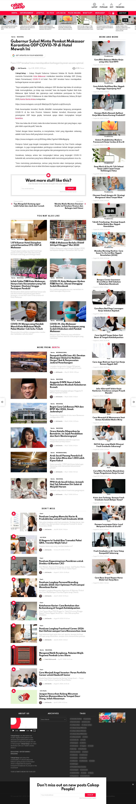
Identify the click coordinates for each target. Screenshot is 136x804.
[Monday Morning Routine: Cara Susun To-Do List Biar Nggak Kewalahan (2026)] (108, 239)
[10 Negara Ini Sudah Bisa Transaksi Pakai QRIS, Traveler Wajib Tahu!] (24, 544)
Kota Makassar (39, 76)
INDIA (83, 743)
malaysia (74, 758)
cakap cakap (87, 725)
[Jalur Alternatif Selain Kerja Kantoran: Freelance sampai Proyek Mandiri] (108, 377)
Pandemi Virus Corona (79, 767)
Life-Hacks (61, 13)
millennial (74, 761)
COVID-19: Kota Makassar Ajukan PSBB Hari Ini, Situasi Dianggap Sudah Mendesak (67, 283)
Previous (1, 24)
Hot (111, 7)
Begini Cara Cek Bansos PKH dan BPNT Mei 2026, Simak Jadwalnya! (67, 409)
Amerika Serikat (76, 719)
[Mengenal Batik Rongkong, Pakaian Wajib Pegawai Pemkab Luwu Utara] (24, 655)
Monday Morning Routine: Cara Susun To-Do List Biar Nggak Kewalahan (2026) (108, 253)
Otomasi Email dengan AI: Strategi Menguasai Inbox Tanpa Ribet (105, 28)
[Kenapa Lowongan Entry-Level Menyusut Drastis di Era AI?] (108, 513)
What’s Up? (87, 13)
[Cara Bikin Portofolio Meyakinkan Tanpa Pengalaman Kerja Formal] (108, 459)
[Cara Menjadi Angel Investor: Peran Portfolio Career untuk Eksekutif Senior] (24, 677)
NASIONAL (20, 239)
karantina (19, 118)
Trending (120, 7)
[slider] (22, 730)
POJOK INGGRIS (74, 13)
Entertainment (26, 13)
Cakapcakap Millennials (79, 734)
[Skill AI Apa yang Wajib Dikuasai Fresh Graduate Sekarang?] (108, 433)
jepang (74, 749)
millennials (84, 761)
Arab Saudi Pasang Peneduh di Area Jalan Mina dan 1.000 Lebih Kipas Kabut (67, 458)
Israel (91, 746)
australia (87, 719)
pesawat (84, 770)
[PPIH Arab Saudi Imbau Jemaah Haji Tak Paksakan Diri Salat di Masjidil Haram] (29, 488)
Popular (103, 7)
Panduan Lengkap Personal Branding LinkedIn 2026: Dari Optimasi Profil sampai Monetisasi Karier (61, 584)
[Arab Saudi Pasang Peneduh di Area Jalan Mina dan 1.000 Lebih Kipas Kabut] (29, 462)
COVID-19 (36, 79)
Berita (14, 13)
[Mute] (31, 731)
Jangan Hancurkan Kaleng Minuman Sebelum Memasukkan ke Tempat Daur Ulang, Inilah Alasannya (59, 696)
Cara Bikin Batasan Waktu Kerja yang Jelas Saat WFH (9, 28)
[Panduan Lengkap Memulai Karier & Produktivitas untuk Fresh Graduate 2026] (24, 522)
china (85, 737)
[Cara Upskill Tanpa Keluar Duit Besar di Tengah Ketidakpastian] (108, 324)
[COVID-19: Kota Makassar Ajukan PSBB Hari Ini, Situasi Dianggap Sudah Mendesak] (68, 269)
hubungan (75, 743)
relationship (75, 773)
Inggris (83, 746)
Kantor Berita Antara (28, 99)
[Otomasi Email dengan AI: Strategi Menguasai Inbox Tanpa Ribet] (105, 20)
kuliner (86, 752)
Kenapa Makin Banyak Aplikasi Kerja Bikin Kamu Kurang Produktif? (47, 28)
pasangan (75, 770)
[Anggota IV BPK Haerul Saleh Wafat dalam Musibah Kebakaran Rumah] (29, 388)
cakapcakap (76, 725)
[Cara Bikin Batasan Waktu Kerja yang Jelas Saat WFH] (9, 20)
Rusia (91, 773)
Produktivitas (108, 56)
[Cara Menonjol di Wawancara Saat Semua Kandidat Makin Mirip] (108, 406)
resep (84, 773)
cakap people (76, 737)
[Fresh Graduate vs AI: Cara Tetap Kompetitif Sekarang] (108, 539)
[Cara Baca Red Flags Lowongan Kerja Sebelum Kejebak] (108, 297)
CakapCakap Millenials (79, 728)
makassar (84, 755)
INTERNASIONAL (61, 352)
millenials (83, 758)
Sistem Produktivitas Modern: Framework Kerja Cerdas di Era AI (65, 28)
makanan (74, 755)
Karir (41, 513)
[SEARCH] (110, 13)
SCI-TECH (50, 13)
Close (133, 784)
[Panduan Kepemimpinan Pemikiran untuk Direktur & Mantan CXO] (24, 566)
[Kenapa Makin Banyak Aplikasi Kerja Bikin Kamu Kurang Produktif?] (47, 20)
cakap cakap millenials (79, 731)
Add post (122, 13)
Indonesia (75, 746)
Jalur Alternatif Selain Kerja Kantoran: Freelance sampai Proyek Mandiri (108, 391)
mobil (92, 761)
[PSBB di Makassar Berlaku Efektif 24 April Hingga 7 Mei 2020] (68, 230)
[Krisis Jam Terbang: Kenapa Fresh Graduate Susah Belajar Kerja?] (108, 486)
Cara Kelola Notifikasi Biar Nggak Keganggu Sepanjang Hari (27, 28)
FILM (83, 740)
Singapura (75, 776)
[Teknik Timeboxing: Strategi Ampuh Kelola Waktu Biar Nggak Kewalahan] (124, 20)
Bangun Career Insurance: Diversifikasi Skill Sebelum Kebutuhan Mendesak (109, 282)
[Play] (13, 731)
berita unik (86, 722)
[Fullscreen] (35, 731)
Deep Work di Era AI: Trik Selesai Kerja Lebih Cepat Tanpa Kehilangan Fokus (85, 28)
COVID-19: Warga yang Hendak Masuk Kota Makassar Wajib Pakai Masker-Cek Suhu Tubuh (27, 326)
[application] (24, 725)
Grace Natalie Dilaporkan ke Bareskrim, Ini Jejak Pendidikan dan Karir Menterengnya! (66, 433)
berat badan (76, 722)
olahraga (75, 764)
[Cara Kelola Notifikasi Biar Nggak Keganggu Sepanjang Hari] (28, 20)
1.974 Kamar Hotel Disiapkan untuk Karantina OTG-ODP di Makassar (26, 245)
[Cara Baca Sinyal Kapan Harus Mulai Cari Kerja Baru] (108, 566)
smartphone (85, 776)
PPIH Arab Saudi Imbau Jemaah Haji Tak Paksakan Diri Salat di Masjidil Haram (67, 484)
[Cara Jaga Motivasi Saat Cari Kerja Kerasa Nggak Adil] (108, 350)
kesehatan (83, 749)
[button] (24, 725)
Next (135, 24)
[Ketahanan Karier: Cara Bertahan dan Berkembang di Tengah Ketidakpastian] (24, 611)
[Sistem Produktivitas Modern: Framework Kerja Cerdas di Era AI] (66, 20)
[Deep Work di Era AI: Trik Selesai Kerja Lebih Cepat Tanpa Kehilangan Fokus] (86, 20)
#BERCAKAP (100, 13)
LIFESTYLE (40, 13)
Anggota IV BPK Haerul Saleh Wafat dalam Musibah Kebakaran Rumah (68, 384)
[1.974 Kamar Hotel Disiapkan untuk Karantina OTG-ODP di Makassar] (29, 230)
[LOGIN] (113, 13)
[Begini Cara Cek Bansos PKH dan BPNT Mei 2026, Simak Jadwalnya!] (29, 413)
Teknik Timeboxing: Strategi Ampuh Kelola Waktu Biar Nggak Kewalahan (108, 224)
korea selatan (76, 752)
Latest (94, 7)
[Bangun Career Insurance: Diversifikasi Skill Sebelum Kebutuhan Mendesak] (108, 268)
